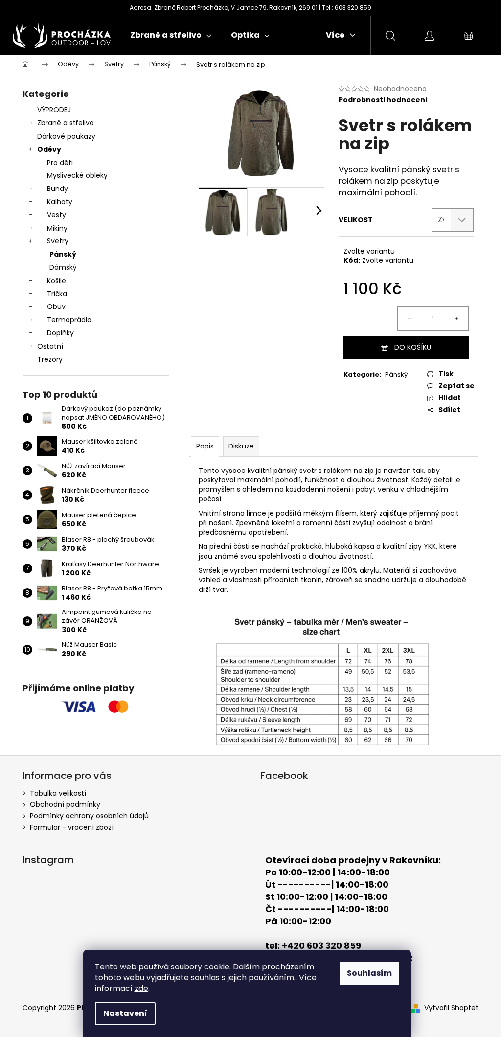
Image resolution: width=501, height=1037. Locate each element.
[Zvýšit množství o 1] (456, 318)
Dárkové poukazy (66, 136)
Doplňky (60, 333)
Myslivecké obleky (77, 175)
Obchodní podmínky (65, 804)
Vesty (56, 215)
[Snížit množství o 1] (409, 318)
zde (141, 988)
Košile (56, 280)
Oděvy (49, 149)
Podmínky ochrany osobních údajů (89, 816)
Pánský (62, 254)
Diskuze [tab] (241, 446)
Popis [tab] (205, 446)
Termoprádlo (69, 320)
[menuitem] (170, 35)
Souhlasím (369, 973)
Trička (57, 294)
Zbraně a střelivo (65, 123)
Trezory (50, 359)
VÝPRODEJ (54, 110)
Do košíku (412, 347)
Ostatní (50, 346)
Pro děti (60, 162)
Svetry (57, 241)
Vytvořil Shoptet (451, 1008)
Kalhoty (59, 202)
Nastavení (125, 1013)
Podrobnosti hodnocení (383, 100)
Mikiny (57, 228)
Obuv (56, 306)
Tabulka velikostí (58, 793)
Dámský (63, 267)
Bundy (57, 188)
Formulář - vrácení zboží (72, 827)
